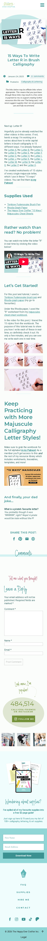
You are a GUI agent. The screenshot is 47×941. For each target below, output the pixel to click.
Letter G (12, 156)
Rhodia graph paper (14, 300)
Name (8, 640)
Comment (10, 609)
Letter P (15, 165)
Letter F (38, 152)
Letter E (25, 152)
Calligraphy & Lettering (31, 81)
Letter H (25, 156)
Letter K (25, 159)
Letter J (12, 159)
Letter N (26, 162)
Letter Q (32, 165)
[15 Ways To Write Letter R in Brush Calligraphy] (33, 539)
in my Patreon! (28, 450)
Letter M (12, 162)
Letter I (38, 156)
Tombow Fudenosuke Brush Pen (23, 204)
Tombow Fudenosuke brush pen (20, 297)
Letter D (12, 152)
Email (7, 649)
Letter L (38, 159)
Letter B (25, 149)
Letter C (38, 149)
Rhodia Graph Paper (17, 207)
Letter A (12, 149)
